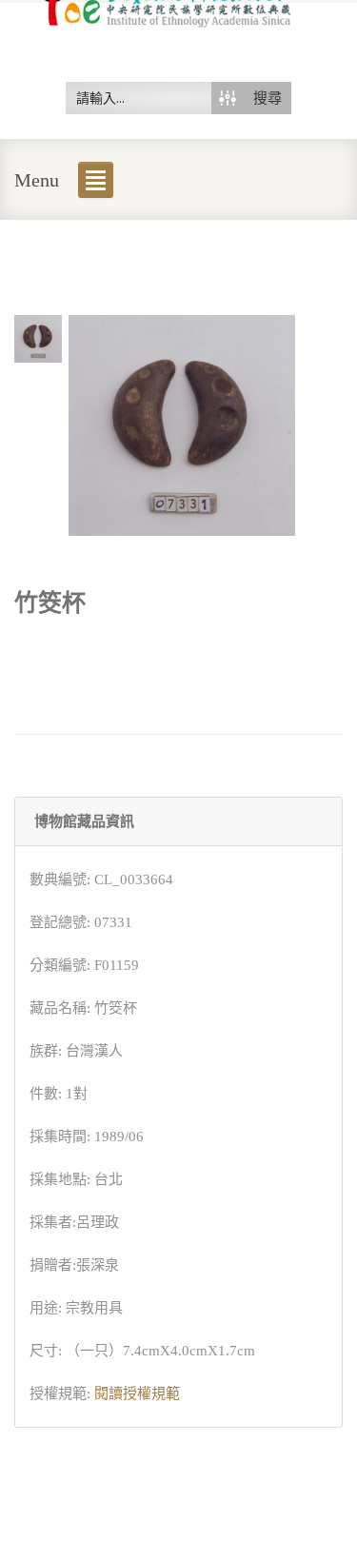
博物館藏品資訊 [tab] (84, 821)
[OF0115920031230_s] (38, 337)
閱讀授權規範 (137, 1393)
